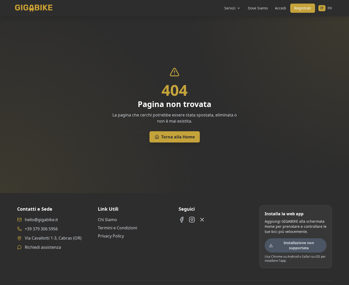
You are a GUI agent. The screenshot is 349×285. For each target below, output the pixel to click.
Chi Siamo (107, 219)
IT (321, 8)
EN (330, 8)
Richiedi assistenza (43, 247)
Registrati (302, 8)
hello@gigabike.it (41, 219)
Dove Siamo (258, 8)
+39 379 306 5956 (41, 229)
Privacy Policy (111, 236)
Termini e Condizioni (117, 228)
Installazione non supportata (299, 245)
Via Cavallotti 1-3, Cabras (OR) (53, 238)
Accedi (280, 8)
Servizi (230, 8)
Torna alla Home (178, 137)
